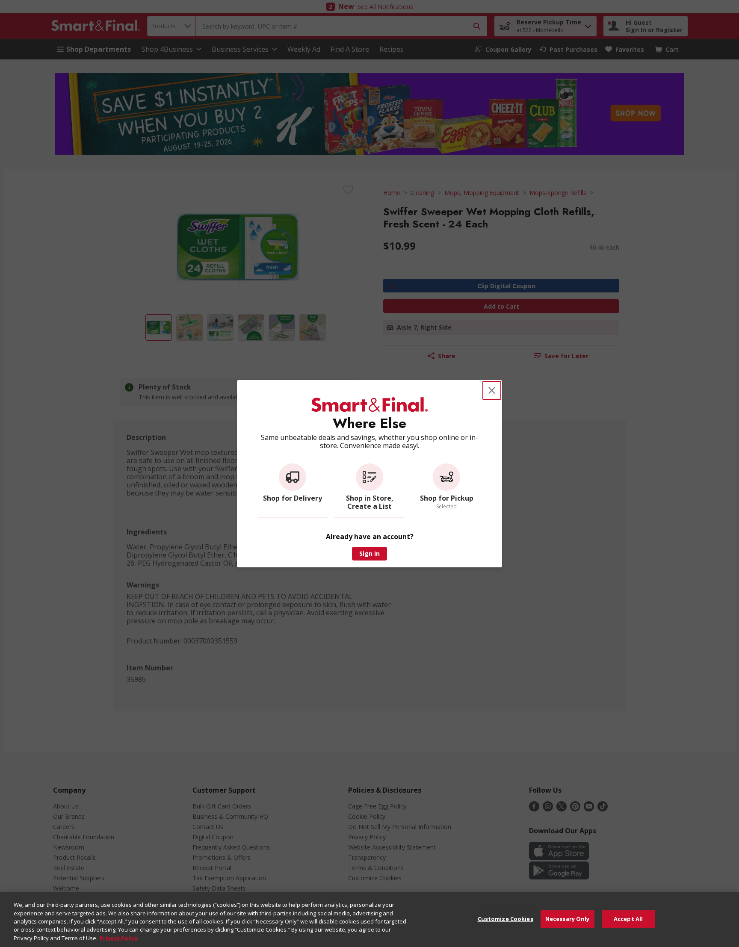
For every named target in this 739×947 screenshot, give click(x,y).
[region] (369, 919)
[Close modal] (492, 390)
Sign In (369, 553)
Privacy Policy (119, 938)
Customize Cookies (505, 919)
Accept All (628, 919)
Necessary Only (567, 919)
